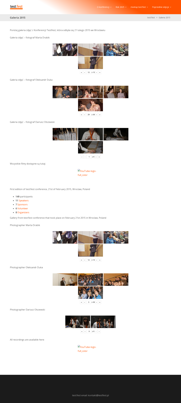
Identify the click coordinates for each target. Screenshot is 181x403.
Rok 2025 (120, 7)
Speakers (24, 200)
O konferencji (103, 7)
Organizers (23, 212)
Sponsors (22, 204)
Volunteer (22, 208)
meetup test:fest (138, 7)
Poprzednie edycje (160, 7)
